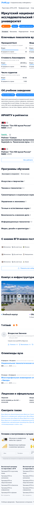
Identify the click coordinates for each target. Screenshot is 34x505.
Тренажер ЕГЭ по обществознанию (6, 481)
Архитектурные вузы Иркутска (20, 414)
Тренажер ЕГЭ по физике (9, 492)
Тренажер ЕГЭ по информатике (6, 489)
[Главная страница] (5, 3)
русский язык (18, 247)
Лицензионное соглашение (24, 502)
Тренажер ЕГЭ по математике (6, 477)
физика (27, 247)
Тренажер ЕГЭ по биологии (9, 485)
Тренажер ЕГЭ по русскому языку (9, 472)
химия (27, 262)
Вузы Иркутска (5, 414)
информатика (29, 254)
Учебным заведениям (8, 502)
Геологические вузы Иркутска (10, 418)
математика (7, 247)
